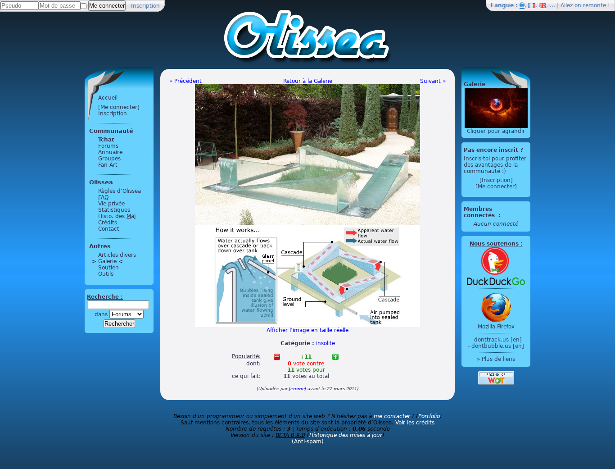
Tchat (106, 140)
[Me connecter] (119, 107)
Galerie (107, 261)
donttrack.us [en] (498, 340)
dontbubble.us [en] (497, 346)
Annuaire (110, 152)
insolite (325, 343)
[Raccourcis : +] (335, 357)
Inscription (145, 6)
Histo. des (117, 216)
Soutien (108, 267)
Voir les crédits (414, 422)
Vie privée (111, 203)
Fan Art (108, 165)
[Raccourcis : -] (276, 357)
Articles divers (117, 255)
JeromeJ (297, 388)
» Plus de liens (496, 359)
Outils (105, 274)
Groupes (109, 158)
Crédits (107, 222)
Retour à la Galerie (307, 81)
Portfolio (429, 416)
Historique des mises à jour (345, 435)
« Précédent (185, 81)
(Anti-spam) (308, 441)
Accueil (108, 98)
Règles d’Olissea (119, 191)
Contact (108, 229)
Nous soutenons (494, 244)
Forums (108, 146)
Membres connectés (480, 212)
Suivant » (433, 81)
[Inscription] (496, 180)
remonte (594, 5)
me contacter (392, 416)
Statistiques (114, 210)
